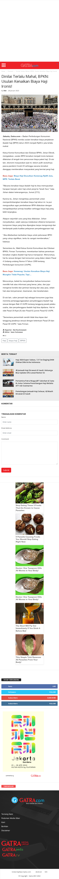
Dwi (5, 91)
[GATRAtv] (13, 855)
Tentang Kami (7, 814)
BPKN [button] (22, 340)
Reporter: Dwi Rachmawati (15, 330)
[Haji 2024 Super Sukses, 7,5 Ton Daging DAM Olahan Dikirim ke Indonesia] (8, 362)
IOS (46, 872)
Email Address (6, 428)
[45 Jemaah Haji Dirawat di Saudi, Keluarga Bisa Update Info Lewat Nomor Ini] (8, 372)
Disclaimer (5, 830)
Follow (52, 692)
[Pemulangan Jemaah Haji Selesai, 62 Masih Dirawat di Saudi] (8, 393)
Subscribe (51, 698)
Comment (5, 439)
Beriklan (4, 826)
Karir (3, 822)
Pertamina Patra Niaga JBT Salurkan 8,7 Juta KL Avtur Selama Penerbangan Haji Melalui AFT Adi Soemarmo (35, 383)
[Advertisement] (29, 31)
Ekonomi (10, 71)
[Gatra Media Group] (15, 843)
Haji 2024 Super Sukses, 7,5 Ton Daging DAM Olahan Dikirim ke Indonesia (35, 360)
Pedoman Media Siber (10, 818)
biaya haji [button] (13, 340)
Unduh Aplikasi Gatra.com (21, 872)
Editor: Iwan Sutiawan (13, 332)
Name (3, 417)
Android (39, 872)
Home (3, 71)
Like (54, 686)
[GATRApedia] (13, 849)
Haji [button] (4, 340)
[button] (57, 64)
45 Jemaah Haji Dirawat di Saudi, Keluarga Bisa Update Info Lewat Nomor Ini (34, 371)
